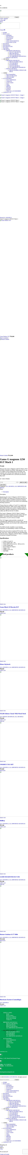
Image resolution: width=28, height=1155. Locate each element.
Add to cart (23, 482)
